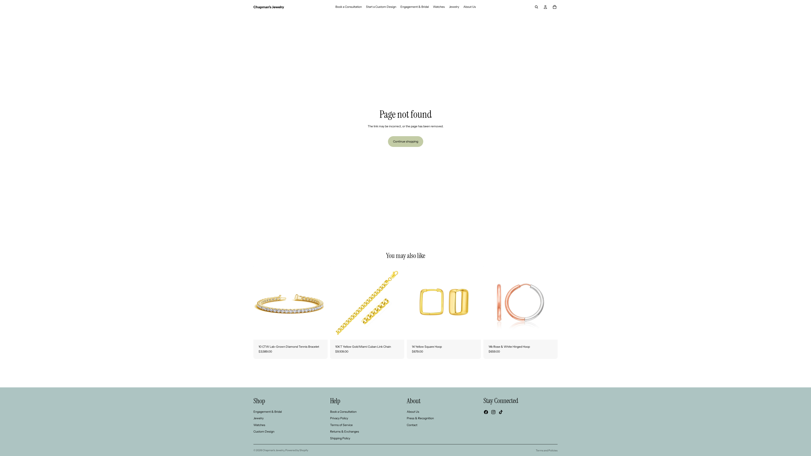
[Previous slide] (259, 302)
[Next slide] (321, 302)
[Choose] (321, 333)
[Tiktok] (500, 412)
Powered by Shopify (296, 450)
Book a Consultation (343, 411)
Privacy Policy (339, 418)
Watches (259, 425)
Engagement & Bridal (267, 411)
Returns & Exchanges (344, 431)
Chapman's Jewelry (273, 450)
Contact (412, 425)
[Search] (536, 7)
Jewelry (258, 418)
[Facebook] (486, 412)
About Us (413, 411)
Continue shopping (405, 141)
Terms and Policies (547, 450)
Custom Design (263, 431)
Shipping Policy (340, 438)
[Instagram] (493, 412)
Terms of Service (341, 425)
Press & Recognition (420, 418)
